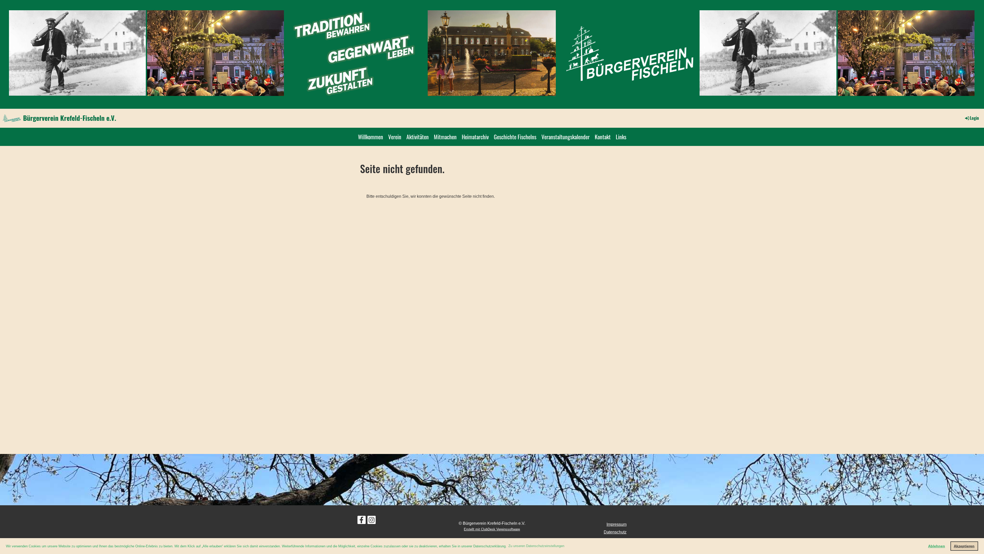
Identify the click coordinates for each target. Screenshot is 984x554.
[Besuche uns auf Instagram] (371, 521)
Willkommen (370, 137)
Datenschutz (615, 532)
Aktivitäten (417, 137)
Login (974, 118)
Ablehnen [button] (936, 546)
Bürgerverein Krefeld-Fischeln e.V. (69, 118)
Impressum (617, 524)
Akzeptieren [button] (964, 546)
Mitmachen (445, 137)
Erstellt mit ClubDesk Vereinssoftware (492, 529)
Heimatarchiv (475, 137)
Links (621, 137)
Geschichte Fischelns (515, 137)
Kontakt (603, 137)
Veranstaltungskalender (565, 137)
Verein (394, 137)
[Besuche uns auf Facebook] (361, 521)
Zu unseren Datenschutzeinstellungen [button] (536, 546)
